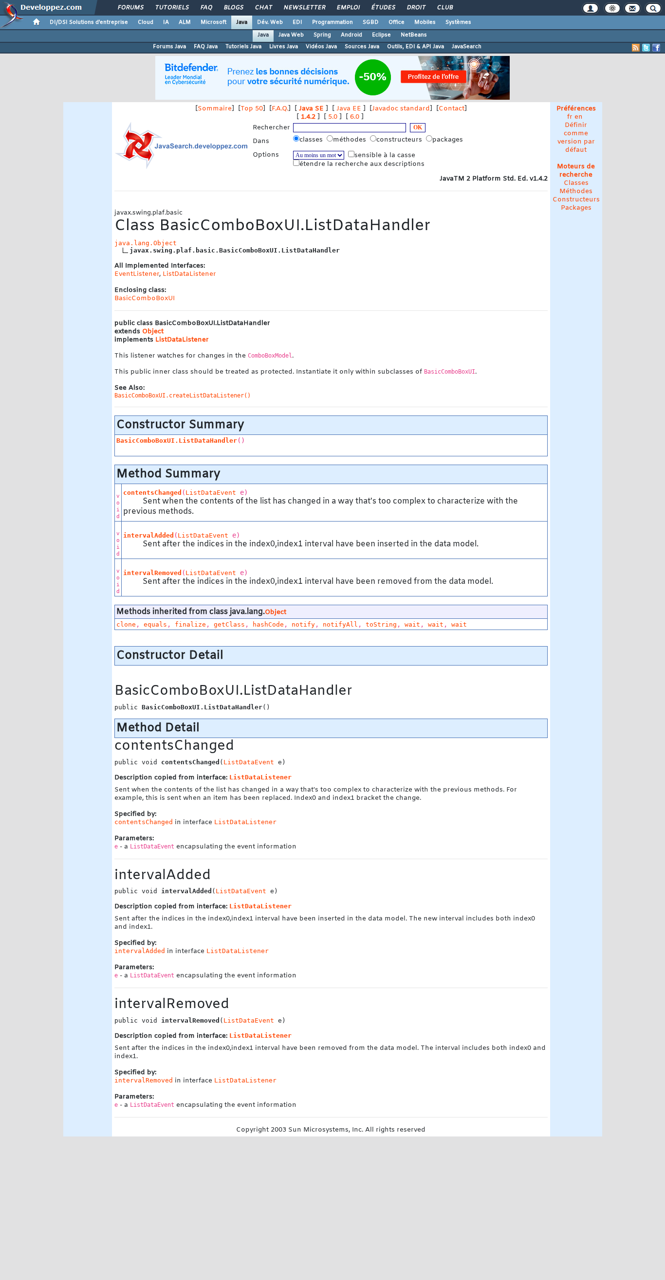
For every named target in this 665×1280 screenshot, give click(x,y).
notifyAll (340, 624)
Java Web (291, 35)
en (578, 117)
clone (126, 624)
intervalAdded (148, 535)
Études (383, 8)
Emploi (347, 8)
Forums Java (169, 46)
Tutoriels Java (243, 46)
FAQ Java (206, 46)
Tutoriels (171, 8)
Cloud (145, 22)
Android (351, 35)
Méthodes (575, 191)
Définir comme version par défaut (576, 137)
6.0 (354, 117)
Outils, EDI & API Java (415, 46)
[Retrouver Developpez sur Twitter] (646, 48)
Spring (322, 35)
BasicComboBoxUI (144, 298)
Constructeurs (576, 200)
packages (448, 140)
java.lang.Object (145, 243)
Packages (576, 208)
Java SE (311, 109)
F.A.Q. (280, 109)
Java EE (348, 109)
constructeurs (400, 140)
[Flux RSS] (636, 48)
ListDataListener (189, 274)
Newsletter (304, 8)
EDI (297, 22)
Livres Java (283, 46)
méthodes (350, 140)
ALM (185, 22)
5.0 (332, 117)
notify (303, 624)
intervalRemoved (152, 573)
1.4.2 (308, 117)
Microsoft (213, 22)
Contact (451, 109)
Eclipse (381, 35)
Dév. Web (270, 22)
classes (312, 140)
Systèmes (458, 22)
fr (570, 117)
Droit (416, 8)
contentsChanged (152, 492)
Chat (263, 8)
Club (444, 8)
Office (396, 22)
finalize (190, 624)
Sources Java (362, 46)
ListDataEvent (210, 492)
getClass (229, 624)
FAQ (206, 8)
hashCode (268, 624)
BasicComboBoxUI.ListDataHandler (176, 440)
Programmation (332, 22)
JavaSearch (466, 46)
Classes (576, 183)
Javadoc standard (401, 109)
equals (155, 624)
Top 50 (251, 109)
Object (153, 331)
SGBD (371, 22)
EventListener (136, 274)
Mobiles (425, 22)
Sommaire (215, 109)
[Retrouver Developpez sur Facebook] (656, 48)
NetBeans (414, 35)
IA (166, 22)
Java (241, 22)
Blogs (233, 8)
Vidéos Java (321, 46)
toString (381, 624)
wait (412, 624)
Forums (130, 8)
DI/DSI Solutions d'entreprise (89, 22)
